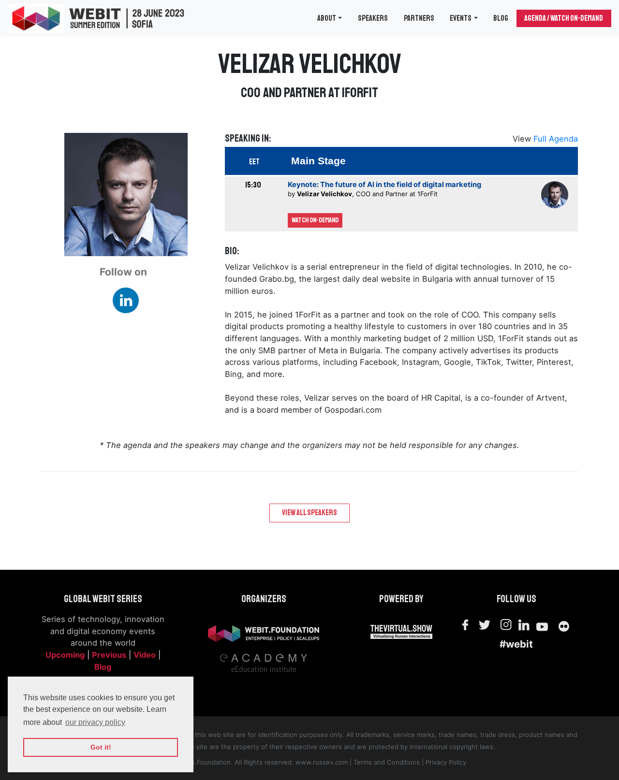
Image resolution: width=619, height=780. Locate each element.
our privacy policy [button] (95, 722)
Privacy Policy (446, 762)
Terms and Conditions (387, 762)
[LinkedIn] (525, 624)
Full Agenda (555, 139)
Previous (109, 655)
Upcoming (65, 655)
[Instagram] (506, 625)
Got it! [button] (100, 747)
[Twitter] (484, 625)
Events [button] (461, 18)
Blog (500, 18)
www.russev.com (321, 762)
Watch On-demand (315, 220)
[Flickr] (564, 625)
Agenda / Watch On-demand (563, 18)
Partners (419, 18)
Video (144, 655)
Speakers (373, 18)
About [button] (326, 18)
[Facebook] (465, 625)
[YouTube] (542, 625)
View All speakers (309, 512)
